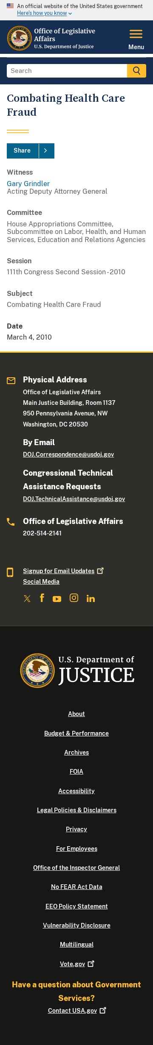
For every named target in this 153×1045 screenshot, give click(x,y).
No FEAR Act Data (76, 886)
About (76, 714)
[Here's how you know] (76, 10)
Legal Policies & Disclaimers (76, 810)
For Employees (76, 848)
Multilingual (77, 944)
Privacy (76, 829)
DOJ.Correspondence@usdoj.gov (68, 454)
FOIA (76, 771)
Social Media (41, 581)
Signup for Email (58, 571)
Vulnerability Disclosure (76, 925)
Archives (76, 752)
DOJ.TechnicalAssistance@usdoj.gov (74, 499)
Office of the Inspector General (76, 867)
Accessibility (76, 791)
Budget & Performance (76, 733)
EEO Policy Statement (76, 906)
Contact (72, 1010)
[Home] (51, 48)
